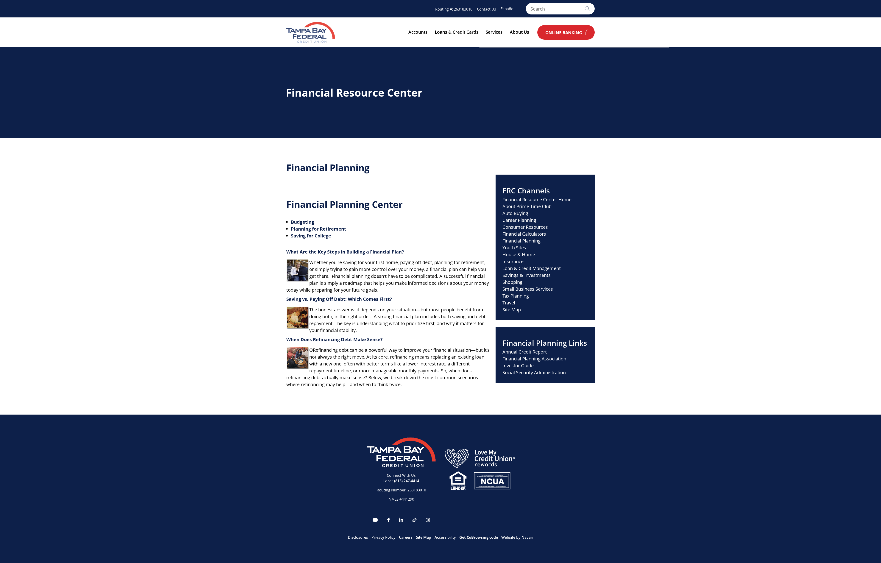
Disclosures (358, 537)
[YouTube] (375, 520)
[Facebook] (388, 520)
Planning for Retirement (318, 229)
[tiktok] (415, 520)
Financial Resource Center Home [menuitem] (537, 199)
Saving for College (311, 236)
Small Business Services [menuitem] (527, 289)
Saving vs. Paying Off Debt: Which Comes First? (339, 299)
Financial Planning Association (534, 359)
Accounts (417, 32)
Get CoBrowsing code (478, 537)
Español (507, 8)
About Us (519, 32)
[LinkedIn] (401, 520)
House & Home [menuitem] (518, 254)
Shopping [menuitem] (512, 282)
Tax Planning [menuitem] (515, 296)
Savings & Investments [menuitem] (526, 275)
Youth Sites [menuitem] (514, 248)
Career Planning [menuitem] (519, 220)
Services (494, 32)
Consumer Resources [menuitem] (525, 227)
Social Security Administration (534, 372)
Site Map (423, 537)
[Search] (587, 8)
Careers (406, 537)
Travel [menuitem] (508, 303)
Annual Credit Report (524, 352)
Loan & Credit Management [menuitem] (531, 268)
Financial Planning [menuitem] (521, 241)
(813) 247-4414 (406, 480)
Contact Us (486, 9)
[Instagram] (428, 520)
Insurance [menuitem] (513, 261)
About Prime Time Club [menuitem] (527, 206)
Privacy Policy (383, 537)
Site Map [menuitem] (511, 310)
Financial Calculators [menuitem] (524, 234)
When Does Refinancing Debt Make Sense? (334, 339)
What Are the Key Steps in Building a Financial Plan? (345, 252)
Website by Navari (517, 537)
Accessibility (445, 537)
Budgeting (302, 222)
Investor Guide (518, 365)
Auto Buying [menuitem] (515, 213)
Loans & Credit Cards (456, 32)
